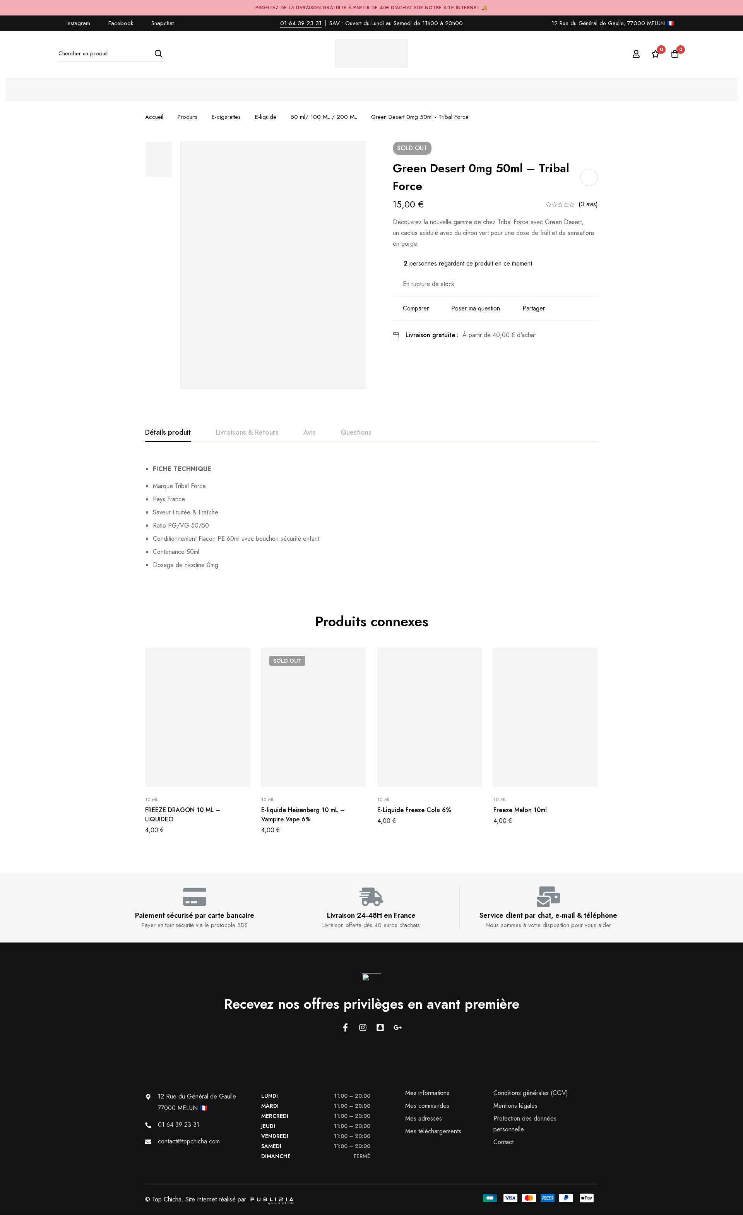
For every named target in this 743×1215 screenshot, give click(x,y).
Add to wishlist (589, 177)
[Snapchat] (380, 1027)
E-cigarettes (226, 117)
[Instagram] (363, 1027)
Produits (187, 117)
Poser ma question (475, 308)
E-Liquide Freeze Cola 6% (414, 809)
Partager (533, 308)
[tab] (168, 432)
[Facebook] (345, 1027)
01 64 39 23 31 (301, 23)
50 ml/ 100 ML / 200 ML (324, 117)
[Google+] (398, 1027)
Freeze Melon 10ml (520, 809)
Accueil (154, 117)
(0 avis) (588, 204)
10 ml (151, 799)
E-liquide (265, 117)
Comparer (416, 308)
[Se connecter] (636, 54)
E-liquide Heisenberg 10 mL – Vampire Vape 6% (303, 814)
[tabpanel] (371, 517)
